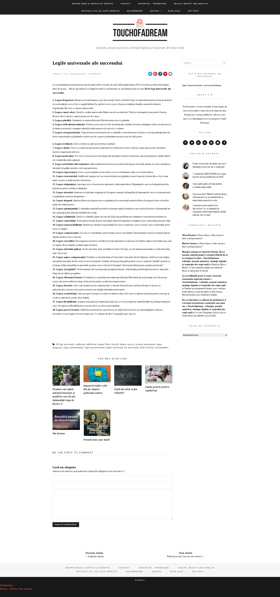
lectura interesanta (145, 344)
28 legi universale (65, 344)
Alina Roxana (188, 235)
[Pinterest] (211, 142)
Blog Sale (174, 11)
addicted (80, 344)
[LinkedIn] (204, 142)
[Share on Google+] (155, 74)
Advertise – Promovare (152, 4)
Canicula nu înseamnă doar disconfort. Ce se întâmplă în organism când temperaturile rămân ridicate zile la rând (209, 210)
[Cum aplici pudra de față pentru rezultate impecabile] (185, 186)
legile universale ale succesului (122, 347)
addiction (91, 344)
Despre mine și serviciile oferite (92, 4)
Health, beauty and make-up (191, 4)
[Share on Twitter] (150, 74)
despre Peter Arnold (108, 344)
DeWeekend (6, 585)
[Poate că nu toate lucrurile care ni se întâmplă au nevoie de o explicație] (185, 166)
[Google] (198, 142)
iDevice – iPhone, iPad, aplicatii (16, 588)
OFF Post (193, 11)
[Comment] (170, 74)
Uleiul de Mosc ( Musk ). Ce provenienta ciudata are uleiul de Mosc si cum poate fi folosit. (204, 267)
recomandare (162, 347)
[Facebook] (185, 142)
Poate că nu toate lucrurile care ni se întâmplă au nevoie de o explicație (209, 165)
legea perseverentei (95, 347)
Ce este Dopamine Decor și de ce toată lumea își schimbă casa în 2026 (204, 314)
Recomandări (78, 74)
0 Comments (94, 74)
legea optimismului (73, 347)
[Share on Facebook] (160, 74)
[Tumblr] (224, 142)
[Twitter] (191, 142)
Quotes (154, 11)
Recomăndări (135, 11)
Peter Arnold (147, 347)
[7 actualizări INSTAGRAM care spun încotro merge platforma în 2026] (185, 176)
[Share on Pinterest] (165, 74)
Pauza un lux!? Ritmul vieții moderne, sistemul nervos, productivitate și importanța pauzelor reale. (210, 197)
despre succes (127, 344)
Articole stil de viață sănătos (100, 11)
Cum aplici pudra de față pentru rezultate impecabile (207, 185)
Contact (126, 4)
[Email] (217, 142)
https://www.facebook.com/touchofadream (202, 85)
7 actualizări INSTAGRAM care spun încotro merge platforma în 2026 (209, 175)
